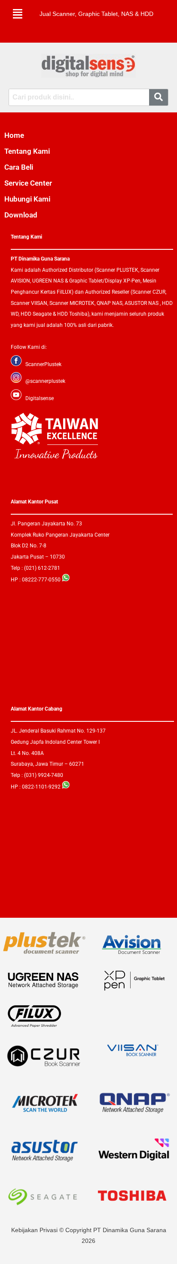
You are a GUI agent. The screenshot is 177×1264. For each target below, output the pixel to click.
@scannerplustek (45, 381)
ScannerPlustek (43, 364)
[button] (17, 13)
